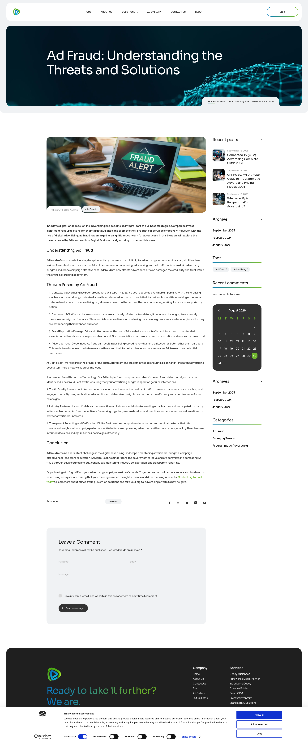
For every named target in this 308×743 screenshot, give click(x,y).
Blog (195, 688)
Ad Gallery (199, 693)
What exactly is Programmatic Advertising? (237, 202)
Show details (189, 736)
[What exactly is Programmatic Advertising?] (219, 199)
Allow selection (259, 724)
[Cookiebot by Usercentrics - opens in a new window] (43, 736)
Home (211, 101)
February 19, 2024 (60, 209)
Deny (259, 733)
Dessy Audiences (240, 674)
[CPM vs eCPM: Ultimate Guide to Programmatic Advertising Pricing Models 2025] (219, 175)
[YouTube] (204, 502)
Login (282, 11)
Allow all (259, 715)
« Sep (218, 310)
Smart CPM (236, 693)
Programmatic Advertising (230, 445)
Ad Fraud (91, 209)
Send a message (75, 608)
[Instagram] (178, 502)
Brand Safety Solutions (243, 703)
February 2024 (222, 237)
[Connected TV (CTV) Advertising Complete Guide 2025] (219, 155)
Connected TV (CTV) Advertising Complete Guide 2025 (242, 159)
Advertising (240, 269)
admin (74, 209)
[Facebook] (170, 502)
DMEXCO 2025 (201, 698)
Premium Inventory (241, 698)
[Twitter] (195, 502)
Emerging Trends (224, 438)
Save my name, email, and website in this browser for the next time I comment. (111, 596)
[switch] (114, 736)
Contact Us (199, 683)
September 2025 (224, 230)
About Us (198, 678)
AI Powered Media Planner (245, 678)
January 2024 (221, 245)
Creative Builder (239, 688)
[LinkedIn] (187, 502)
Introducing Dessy (240, 683)
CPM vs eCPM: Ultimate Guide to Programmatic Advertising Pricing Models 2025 (243, 181)
